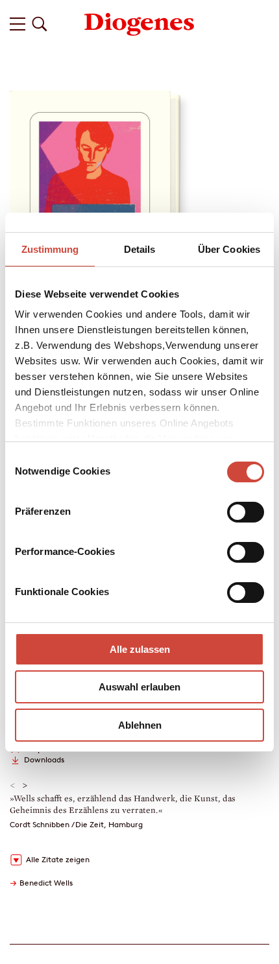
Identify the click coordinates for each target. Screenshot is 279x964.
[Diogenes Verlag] (139, 23)
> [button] (25, 786)
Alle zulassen (140, 649)
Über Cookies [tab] (229, 249)
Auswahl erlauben (139, 686)
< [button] (13, 786)
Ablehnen (140, 725)
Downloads (44, 759)
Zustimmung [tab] (50, 249)
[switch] (245, 512)
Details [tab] (140, 249)
